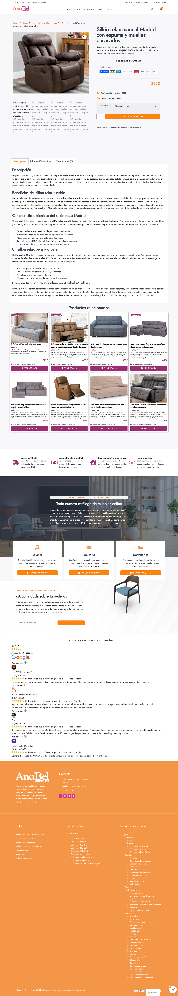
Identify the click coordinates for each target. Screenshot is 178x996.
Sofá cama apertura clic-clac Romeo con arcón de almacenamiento (107, 406)
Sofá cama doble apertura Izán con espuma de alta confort (108, 346)
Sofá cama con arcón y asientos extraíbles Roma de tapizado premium (147, 346)
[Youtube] (73, 796)
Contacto (109, 9)
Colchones (129, 843)
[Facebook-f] (60, 796)
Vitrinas (133, 933)
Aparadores (134, 916)
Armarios (133, 858)
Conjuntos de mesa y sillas (140, 939)
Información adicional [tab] (41, 161)
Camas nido (134, 866)
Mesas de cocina (136, 942)
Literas (132, 878)
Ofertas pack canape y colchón (137, 910)
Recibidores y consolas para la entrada (145, 904)
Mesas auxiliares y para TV (140, 901)
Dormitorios (129, 855)
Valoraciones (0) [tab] (64, 161)
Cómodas (133, 869)
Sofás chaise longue (138, 966)
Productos (24, 23)
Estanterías (134, 898)
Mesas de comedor (137, 945)
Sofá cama (134, 963)
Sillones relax (51, 23)
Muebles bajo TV (136, 928)
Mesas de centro (136, 925)
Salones (128, 913)
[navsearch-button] (152, 9)
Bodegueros (134, 919)
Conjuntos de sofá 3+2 (139, 957)
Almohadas (129, 837)
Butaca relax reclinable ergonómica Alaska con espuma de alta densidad (68, 406)
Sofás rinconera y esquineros (141, 977)
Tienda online (72, 9)
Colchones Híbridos (138, 849)
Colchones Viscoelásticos (140, 852)
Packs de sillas (135, 948)
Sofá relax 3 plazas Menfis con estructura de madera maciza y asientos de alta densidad (69, 346)
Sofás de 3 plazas (137, 971)
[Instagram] (65, 796)
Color (104, 106)
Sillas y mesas (130, 936)
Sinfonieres (134, 884)
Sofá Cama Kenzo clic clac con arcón (26, 344)
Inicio (15, 23)
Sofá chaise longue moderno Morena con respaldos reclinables (28, 406)
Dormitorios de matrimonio (140, 872)
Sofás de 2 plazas (137, 968)
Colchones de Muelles (139, 846)
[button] (84, 37)
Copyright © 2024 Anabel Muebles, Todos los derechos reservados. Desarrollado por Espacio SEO (51, 991)
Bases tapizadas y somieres (140, 860)
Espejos (128, 887)
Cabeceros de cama (138, 863)
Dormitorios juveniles (138, 875)
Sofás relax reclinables (139, 974)
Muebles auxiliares (132, 890)
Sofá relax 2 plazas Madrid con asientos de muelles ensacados (148, 406)
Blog (100, 9)
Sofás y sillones (36, 23)
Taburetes (133, 907)
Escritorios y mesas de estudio (142, 895)
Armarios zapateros (137, 893)
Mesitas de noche (137, 881)
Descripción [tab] (20, 161)
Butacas (133, 954)
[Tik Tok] (69, 796)
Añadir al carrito (132, 116)
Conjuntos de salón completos (142, 922)
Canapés (128, 840)
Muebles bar (135, 931)
